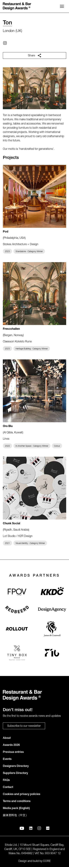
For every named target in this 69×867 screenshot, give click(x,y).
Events (7, 759)
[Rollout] (17, 629)
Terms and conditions (16, 801)
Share (31, 55)
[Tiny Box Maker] (17, 652)
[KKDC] (52, 592)
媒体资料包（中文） (15, 815)
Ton (7, 23)
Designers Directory (16, 766)
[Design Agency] (52, 609)
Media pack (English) (16, 808)
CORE (47, 861)
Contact (8, 787)
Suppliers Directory (15, 773)
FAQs (6, 780)
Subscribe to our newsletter (24, 726)
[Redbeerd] (17, 609)
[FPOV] (17, 592)
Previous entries (13, 752)
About (7, 738)
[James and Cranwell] (52, 628)
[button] (62, 6)
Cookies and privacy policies (21, 794)
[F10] (52, 653)
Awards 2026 (11, 745)
